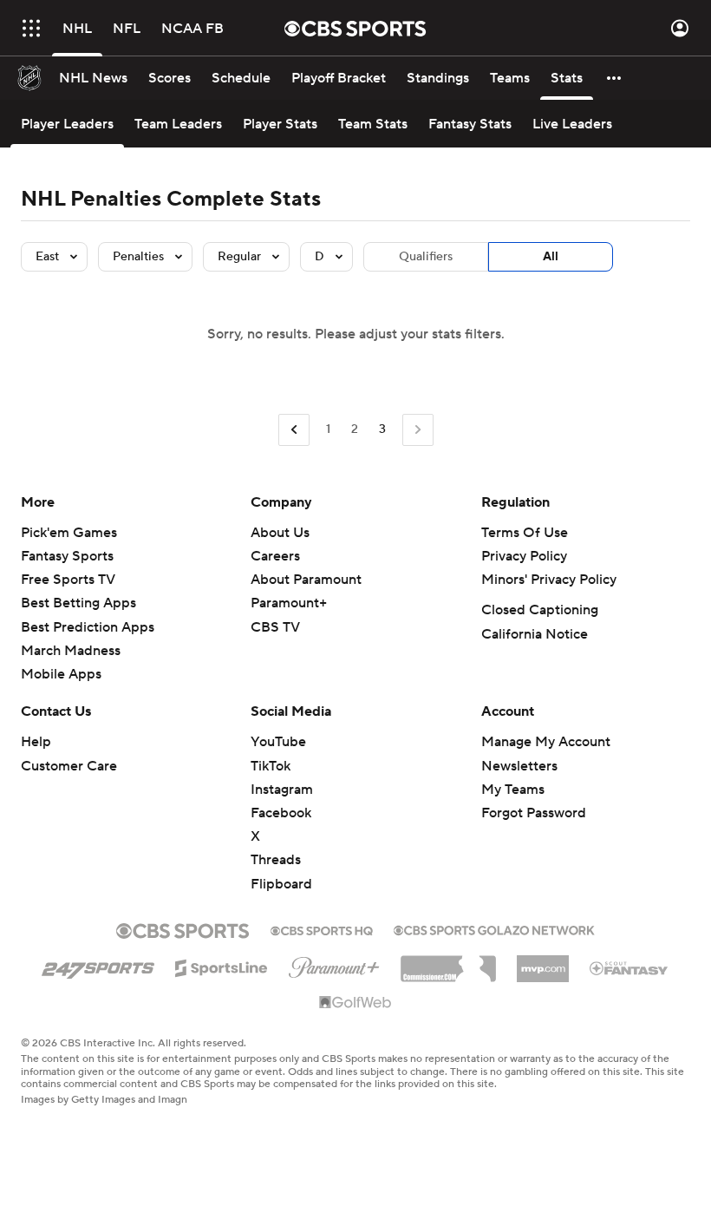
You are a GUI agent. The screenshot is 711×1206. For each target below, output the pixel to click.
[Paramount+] (334, 964)
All (550, 257)
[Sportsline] (221, 965)
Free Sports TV (68, 579)
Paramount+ (289, 603)
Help (36, 741)
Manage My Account (545, 741)
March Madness (71, 650)
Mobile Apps (61, 674)
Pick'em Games (69, 532)
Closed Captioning (539, 610)
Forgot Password (533, 813)
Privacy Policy (524, 556)
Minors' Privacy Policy (548, 579)
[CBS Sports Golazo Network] (494, 928)
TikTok (270, 766)
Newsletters (519, 766)
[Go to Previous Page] (294, 430)
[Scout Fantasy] (629, 967)
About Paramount (306, 579)
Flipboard (281, 884)
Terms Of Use (524, 532)
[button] (31, 28)
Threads (276, 859)
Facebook (281, 813)
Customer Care (69, 766)
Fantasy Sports (67, 556)
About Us (280, 532)
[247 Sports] (98, 964)
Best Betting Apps (78, 603)
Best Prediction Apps (87, 627)
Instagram (282, 789)
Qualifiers (426, 257)
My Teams (513, 789)
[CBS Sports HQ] (322, 929)
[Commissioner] (448, 962)
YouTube (278, 741)
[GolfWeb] (355, 1003)
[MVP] (543, 962)
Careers (275, 556)
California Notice (534, 634)
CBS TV (275, 627)
